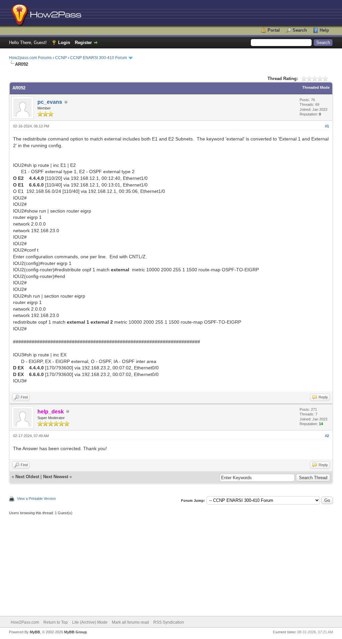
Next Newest (55, 476)
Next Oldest (27, 476)
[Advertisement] (171, 562)
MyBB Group (75, 632)
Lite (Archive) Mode (90, 622)
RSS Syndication (168, 622)
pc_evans (49, 102)
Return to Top (55, 622)
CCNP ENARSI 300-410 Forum (98, 57)
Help (324, 30)
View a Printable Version (36, 499)
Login (64, 42)
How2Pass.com (25, 622)
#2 (327, 436)
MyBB (35, 632)
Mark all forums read (130, 622)
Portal (274, 30)
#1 (327, 126)
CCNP (61, 57)
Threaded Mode (316, 87)
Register (83, 42)
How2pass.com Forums (30, 57)
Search (300, 30)
